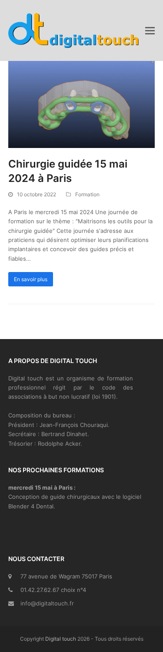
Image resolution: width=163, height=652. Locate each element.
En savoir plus (30, 279)
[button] (150, 30)
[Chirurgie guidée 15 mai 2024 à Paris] (81, 103)
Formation (87, 194)
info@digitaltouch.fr (47, 603)
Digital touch (60, 638)
